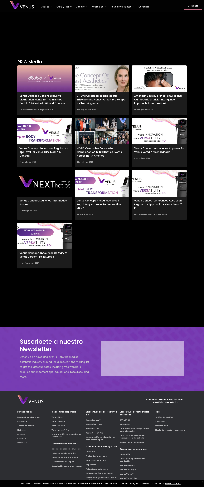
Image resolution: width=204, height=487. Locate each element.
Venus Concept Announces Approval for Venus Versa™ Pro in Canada (159, 150)
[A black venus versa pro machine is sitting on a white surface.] (159, 131)
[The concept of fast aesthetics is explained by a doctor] (102, 78)
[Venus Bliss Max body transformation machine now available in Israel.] (102, 183)
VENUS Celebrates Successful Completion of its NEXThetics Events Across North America (99, 151)
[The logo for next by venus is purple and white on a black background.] (44, 183)
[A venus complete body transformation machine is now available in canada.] (44, 131)
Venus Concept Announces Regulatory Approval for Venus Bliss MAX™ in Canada (43, 151)
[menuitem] (46, 7)
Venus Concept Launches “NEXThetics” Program (43, 202)
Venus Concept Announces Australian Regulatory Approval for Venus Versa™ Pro (158, 204)
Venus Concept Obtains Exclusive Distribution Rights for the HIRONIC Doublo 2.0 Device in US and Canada (42, 99)
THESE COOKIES (173, 483)
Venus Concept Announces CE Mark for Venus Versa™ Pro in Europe (43, 254)
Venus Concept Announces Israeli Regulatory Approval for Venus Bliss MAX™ (99, 204)
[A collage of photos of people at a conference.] (102, 131)
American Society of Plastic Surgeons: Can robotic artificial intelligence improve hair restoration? (158, 99)
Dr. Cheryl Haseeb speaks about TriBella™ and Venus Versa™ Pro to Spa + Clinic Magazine (101, 99)
